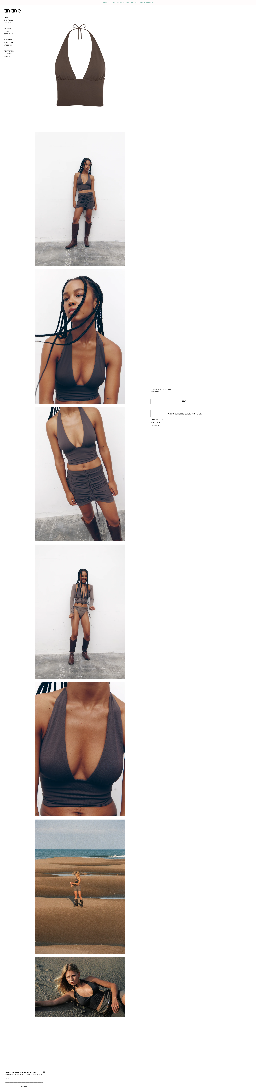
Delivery (155, 426)
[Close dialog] (44, 1072)
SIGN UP (24, 1086)
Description (157, 419)
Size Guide (155, 423)
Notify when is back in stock (184, 413)
